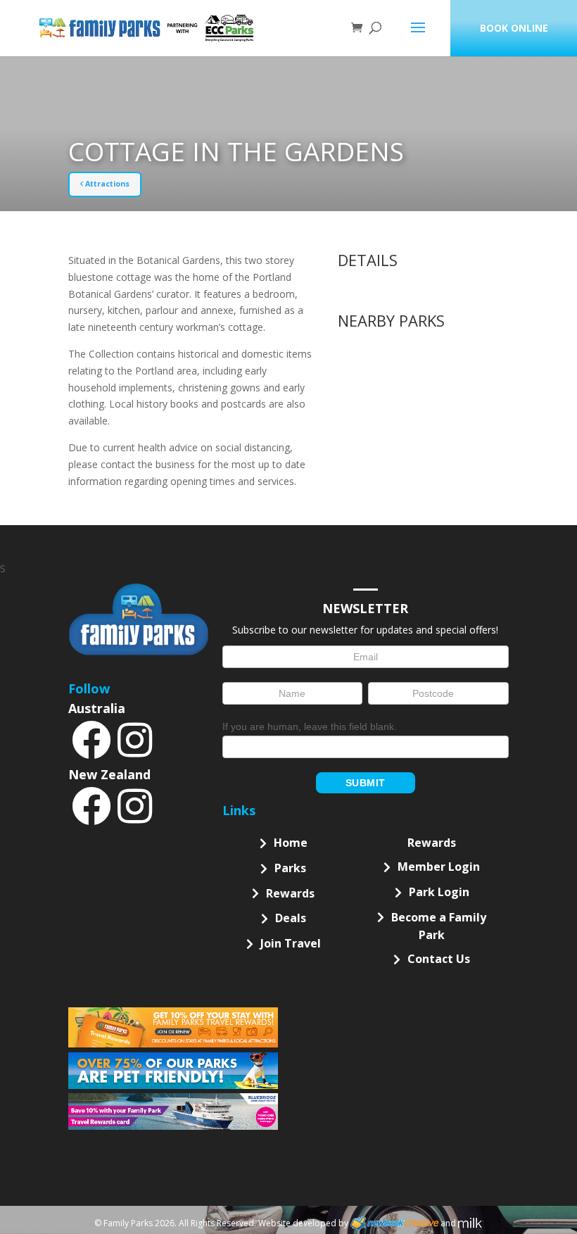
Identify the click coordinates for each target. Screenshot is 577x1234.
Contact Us (438, 959)
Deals (290, 918)
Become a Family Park (438, 926)
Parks (290, 868)
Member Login (439, 866)
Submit (365, 782)
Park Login (439, 892)
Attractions (106, 184)
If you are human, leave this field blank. (309, 726)
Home (290, 842)
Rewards (290, 893)
